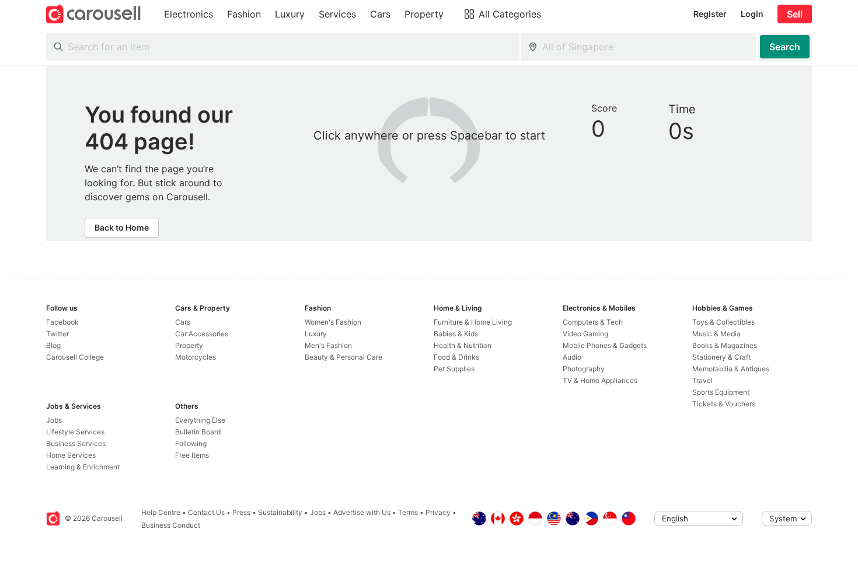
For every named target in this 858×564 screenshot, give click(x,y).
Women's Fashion (333, 322)
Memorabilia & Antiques (730, 368)
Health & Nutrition (462, 345)
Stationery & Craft (721, 357)
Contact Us (206, 512)
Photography (584, 368)
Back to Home (122, 227)
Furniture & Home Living (473, 322)
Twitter (57, 333)
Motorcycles (195, 357)
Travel (702, 380)
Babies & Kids (456, 333)
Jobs (54, 420)
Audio (572, 357)
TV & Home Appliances (600, 380)
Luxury (316, 333)
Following (191, 443)
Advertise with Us (361, 512)
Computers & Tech (593, 322)
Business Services (76, 443)
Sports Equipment (720, 392)
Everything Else (200, 420)
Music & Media (716, 333)
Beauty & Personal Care (343, 357)
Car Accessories (201, 333)
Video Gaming (585, 333)
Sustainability (280, 512)
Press (241, 512)
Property (189, 345)
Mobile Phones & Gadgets (605, 345)
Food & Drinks (456, 357)
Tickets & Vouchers (723, 403)
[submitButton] (785, 46)
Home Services (71, 455)
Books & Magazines (724, 345)
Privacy (438, 512)
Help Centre (160, 512)
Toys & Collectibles (723, 322)
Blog (53, 345)
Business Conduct (170, 525)
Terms (408, 512)
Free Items (192, 455)
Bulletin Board (198, 431)
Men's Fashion (328, 345)
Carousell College (75, 357)
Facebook (62, 322)
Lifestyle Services (75, 431)
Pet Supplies (454, 368)
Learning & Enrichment (83, 466)
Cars (182, 322)
